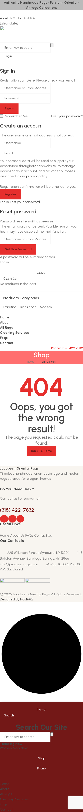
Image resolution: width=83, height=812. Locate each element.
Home (30, 361)
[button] (41, 270)
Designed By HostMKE (17, 599)
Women (6, 748)
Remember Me (16, 116)
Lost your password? (67, 116)
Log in (4, 202)
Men (16, 748)
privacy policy (36, 176)
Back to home (41, 451)
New (24, 748)
